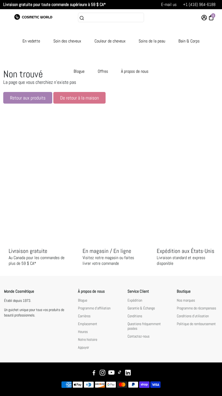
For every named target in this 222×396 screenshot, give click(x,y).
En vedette (31, 41)
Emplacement (87, 324)
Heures (83, 331)
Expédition (135, 300)
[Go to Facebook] (94, 373)
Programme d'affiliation (94, 308)
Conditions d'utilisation (193, 316)
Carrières (84, 316)
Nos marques (186, 300)
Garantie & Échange (141, 308)
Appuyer (83, 347)
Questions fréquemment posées (144, 326)
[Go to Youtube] (111, 373)
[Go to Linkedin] (128, 373)
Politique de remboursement (196, 324)
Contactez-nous (138, 336)
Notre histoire (87, 339)
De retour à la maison (79, 98)
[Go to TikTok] (119, 373)
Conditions (135, 316)
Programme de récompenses (196, 308)
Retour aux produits (27, 98)
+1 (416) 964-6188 (199, 4)
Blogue (79, 71)
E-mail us (169, 4)
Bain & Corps (189, 41)
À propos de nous (134, 71)
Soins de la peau (152, 41)
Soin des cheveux (67, 41)
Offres (103, 71)
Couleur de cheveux (110, 41)
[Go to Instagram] (102, 373)
